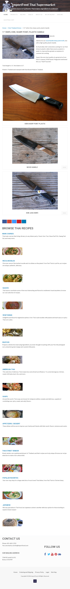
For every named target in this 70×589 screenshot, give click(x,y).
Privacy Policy (39, 572)
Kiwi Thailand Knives (14, 28)
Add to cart (43, 36)
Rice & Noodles (9, 261)
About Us (39, 14)
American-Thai (9, 369)
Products (14, 14)
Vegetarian (7, 315)
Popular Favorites (10, 478)
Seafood (5, 342)
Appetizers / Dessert (11, 424)
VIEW (64, 167)
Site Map (54, 572)
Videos (30, 14)
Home (6, 14)
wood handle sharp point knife (55, 40)
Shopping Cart (9, 20)
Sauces (6, 288)
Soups (5, 396)
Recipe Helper (49, 14)
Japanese (6, 505)
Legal (47, 572)
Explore (60, 14)
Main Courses (8, 234)
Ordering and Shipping (26, 572)
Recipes (22, 14)
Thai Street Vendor (10, 451)
